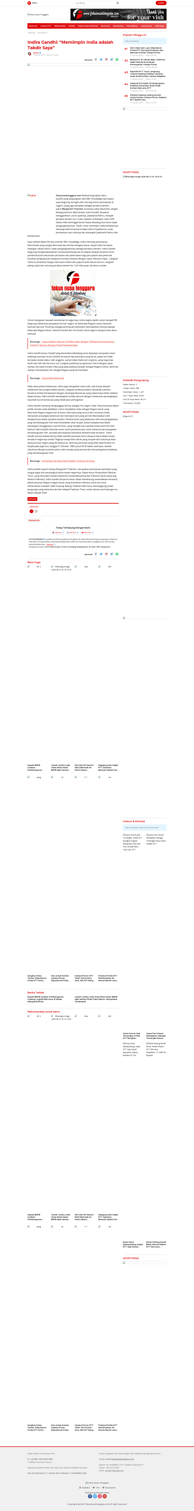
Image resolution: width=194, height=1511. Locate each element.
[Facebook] (90, 1496)
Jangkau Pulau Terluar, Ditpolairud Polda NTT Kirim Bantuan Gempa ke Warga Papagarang (36, 978)
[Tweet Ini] (101, 59)
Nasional (33, 26)
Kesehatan (118, 26)
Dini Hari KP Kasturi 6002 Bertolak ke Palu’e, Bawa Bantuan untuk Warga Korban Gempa (84, 767)
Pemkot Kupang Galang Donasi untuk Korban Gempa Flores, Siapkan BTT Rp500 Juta (148, 97)
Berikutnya (32, 499)
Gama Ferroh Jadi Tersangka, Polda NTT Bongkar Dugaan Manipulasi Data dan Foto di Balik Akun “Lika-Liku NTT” (132, 1035)
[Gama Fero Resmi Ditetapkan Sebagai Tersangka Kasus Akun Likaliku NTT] (156, 932)
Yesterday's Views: (131, 392)
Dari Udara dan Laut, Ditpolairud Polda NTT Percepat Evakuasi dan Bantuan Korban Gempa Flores (146, 50)
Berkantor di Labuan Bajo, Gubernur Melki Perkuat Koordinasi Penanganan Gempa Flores (147, 62)
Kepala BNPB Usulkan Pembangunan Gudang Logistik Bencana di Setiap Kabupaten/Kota (36, 767)
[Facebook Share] (96, 59)
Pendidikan (132, 26)
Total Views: (128, 403)
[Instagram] (100, 1496)
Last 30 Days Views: (131, 399)
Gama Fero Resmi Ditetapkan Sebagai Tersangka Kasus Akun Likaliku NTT (156, 1035)
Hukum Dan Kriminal (88, 26)
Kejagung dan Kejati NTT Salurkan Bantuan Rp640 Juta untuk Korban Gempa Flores (108, 767)
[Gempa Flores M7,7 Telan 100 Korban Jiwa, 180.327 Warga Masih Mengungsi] (85, 874)
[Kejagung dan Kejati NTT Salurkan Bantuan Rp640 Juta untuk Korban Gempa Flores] (108, 664)
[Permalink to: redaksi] (29, 54)
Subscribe (87, 532)
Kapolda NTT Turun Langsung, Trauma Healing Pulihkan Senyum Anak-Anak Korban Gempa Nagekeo (148, 73)
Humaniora (146, 26)
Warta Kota (59, 26)
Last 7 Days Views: (131, 395)
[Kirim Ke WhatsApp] (117, 59)
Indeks (161, 3)
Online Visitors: (129, 384)
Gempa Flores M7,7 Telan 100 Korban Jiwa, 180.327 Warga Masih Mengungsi (84, 978)
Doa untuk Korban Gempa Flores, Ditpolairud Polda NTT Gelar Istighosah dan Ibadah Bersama (60, 978)
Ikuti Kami (72, 532)
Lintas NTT (46, 26)
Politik (72, 26)
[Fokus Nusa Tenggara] (37, 14)
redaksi (36, 53)
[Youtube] (105, 1496)
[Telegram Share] (112, 59)
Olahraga (159, 26)
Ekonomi (105, 26)
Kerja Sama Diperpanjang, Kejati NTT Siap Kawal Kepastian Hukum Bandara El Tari (133, 1244)
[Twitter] (95, 1496)
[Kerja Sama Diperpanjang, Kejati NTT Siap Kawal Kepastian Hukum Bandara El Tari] (133, 1141)
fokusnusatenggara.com (122, 1459)
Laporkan (58, 532)
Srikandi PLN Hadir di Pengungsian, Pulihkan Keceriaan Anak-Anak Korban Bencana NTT (147, 85)
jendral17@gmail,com (114, 1470)
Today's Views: (129, 388)
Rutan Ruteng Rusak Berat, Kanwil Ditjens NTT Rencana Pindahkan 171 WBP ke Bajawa (156, 1244)
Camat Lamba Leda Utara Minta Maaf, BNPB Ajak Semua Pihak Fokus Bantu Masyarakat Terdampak (60, 767)
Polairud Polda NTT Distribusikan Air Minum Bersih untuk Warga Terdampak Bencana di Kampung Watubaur (108, 978)
